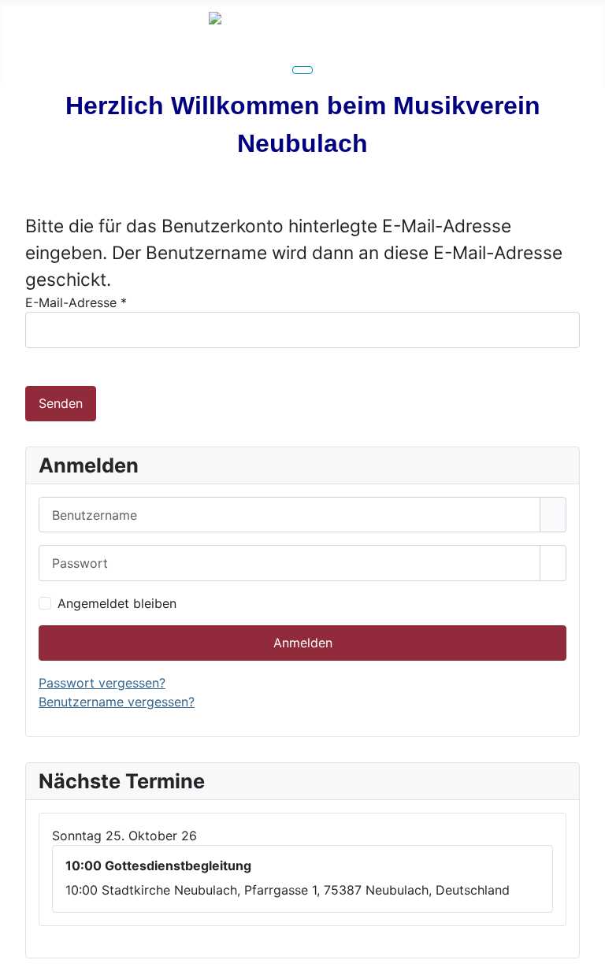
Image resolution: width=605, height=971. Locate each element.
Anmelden (302, 642)
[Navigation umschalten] (302, 70)
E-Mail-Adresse (76, 302)
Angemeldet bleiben (117, 603)
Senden (61, 403)
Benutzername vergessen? (117, 702)
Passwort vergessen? (102, 683)
